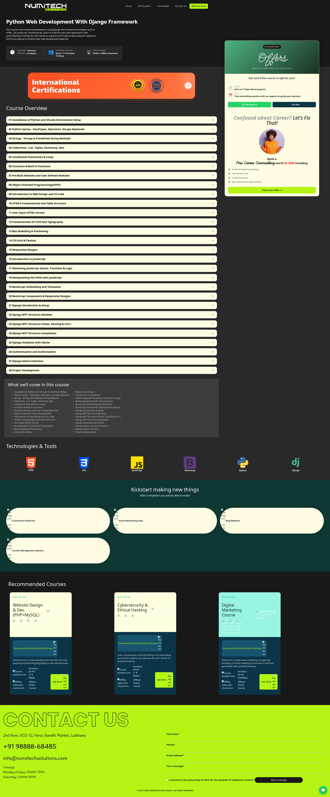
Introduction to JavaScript (27, 259)
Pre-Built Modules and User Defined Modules (39, 175)
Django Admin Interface (26, 361)
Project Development (24, 370)
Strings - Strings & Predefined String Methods (40, 138)
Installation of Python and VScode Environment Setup (45, 120)
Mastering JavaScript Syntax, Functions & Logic (40, 268)
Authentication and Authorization (32, 351)
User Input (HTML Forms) (26, 212)
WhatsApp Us (251, 104)
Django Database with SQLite (29, 342)
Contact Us (180, 6)
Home (129, 6)
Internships (163, 6)
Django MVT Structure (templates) (32, 333)
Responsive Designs (23, 249)
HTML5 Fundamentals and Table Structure (37, 203)
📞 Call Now (294, 104)
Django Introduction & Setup (29, 305)
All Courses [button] (144, 6)
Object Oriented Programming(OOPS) (35, 185)
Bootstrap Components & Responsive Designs (40, 296)
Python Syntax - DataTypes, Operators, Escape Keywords (46, 129)
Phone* (171, 744)
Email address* (175, 755)
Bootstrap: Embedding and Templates (35, 287)
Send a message (279, 780)
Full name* (173, 734)
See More (57, 681)
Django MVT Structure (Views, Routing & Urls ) (40, 324)
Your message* (175, 766)
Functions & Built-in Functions (29, 166)
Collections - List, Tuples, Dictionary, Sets (36, 147)
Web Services (198, 6)
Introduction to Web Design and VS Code (36, 194)
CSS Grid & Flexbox (22, 240)
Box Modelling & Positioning (28, 231)
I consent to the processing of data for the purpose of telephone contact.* (212, 779)
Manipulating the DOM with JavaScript (35, 277)
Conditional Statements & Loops (31, 157)
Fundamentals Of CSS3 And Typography (36, 222)
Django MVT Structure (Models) (30, 314)
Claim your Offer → (272, 190)
